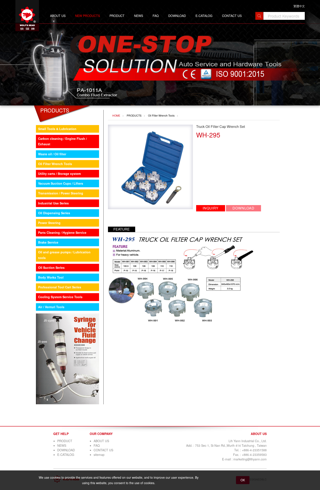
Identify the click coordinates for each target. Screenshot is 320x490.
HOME (116, 115)
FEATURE (121, 229)
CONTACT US (232, 15)
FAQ (156, 15)
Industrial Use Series (53, 203)
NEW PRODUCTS (87, 15)
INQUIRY (211, 208)
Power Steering (49, 223)
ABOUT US (58, 15)
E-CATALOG (203, 15)
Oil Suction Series (51, 267)
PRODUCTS (134, 115)
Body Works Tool (51, 277)
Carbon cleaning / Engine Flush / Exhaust (62, 141)
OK (243, 480)
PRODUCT (117, 15)
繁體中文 (299, 6)
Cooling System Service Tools (60, 297)
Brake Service (48, 242)
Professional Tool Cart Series (59, 287)
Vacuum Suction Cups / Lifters (60, 183)
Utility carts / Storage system (59, 173)
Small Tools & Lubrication (57, 129)
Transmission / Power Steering (60, 193)
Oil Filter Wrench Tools (55, 164)
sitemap (99, 454)
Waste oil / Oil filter (52, 154)
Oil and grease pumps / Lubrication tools (64, 255)
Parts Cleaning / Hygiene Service (62, 232)
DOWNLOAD (177, 15)
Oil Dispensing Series (54, 213)
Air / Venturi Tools (51, 307)
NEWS (138, 15)
